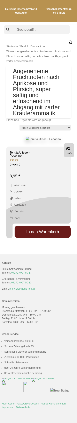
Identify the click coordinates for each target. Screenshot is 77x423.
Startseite (12, 46)
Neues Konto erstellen (53, 403)
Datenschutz (23, 407)
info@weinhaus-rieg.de (22, 288)
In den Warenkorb (42, 232)
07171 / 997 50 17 (21, 272)
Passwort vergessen (27, 403)
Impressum (8, 407)
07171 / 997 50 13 (21, 282)
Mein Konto (8, 403)
